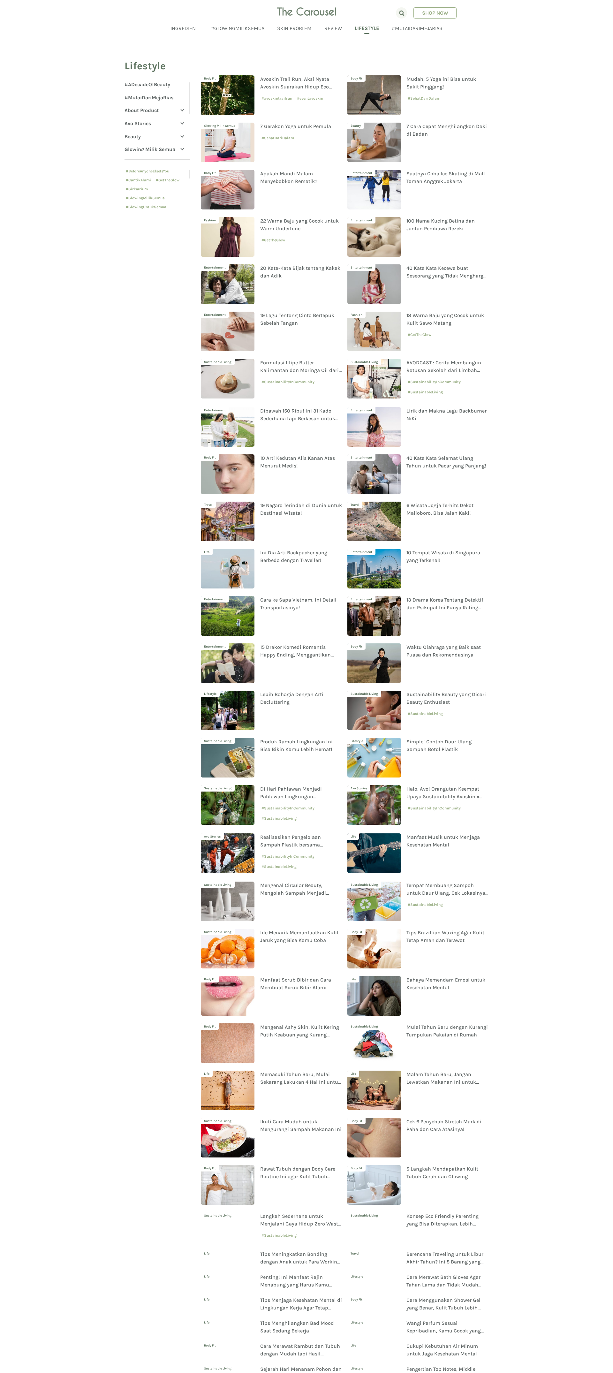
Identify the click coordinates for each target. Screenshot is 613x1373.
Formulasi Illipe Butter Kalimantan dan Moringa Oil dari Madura (299, 370)
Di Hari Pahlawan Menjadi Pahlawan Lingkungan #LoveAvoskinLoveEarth (291, 796)
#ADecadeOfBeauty (147, 84)
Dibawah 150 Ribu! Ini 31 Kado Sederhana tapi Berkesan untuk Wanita (297, 418)
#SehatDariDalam (424, 98)
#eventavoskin (310, 98)
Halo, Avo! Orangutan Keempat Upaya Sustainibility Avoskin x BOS (442, 796)
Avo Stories (138, 123)
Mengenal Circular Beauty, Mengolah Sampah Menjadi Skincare (293, 893)
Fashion (210, 220)
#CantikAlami (138, 180)
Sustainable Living (217, 362)
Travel (208, 505)
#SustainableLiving (425, 392)
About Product (142, 110)
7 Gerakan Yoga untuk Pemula (295, 126)
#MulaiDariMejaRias (417, 28)
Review (333, 28)
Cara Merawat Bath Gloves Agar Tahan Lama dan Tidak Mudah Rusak (443, 1318)
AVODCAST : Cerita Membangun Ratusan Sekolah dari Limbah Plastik (443, 370)
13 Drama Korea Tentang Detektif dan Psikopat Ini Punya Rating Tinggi (444, 607)
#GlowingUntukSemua (146, 207)
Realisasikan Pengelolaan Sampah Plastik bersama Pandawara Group (290, 844)
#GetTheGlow (167, 180)
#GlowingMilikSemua (237, 28)
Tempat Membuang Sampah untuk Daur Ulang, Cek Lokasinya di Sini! (445, 893)
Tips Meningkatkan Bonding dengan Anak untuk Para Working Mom (300, 1271)
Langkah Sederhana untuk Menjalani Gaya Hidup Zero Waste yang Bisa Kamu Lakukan (300, 1223)
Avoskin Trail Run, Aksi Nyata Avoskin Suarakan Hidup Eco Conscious (294, 86)
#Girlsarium (137, 189)
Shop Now (435, 13)
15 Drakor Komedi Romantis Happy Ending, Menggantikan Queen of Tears (295, 654)
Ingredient (184, 28)
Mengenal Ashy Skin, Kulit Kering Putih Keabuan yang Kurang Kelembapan (299, 1034)
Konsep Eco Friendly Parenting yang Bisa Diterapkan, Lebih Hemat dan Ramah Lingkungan (443, 1223)
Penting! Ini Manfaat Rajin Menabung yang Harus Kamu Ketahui (294, 1318)
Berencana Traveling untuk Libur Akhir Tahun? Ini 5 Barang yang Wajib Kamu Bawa (444, 1271)
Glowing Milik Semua (150, 149)
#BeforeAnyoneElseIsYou (147, 171)
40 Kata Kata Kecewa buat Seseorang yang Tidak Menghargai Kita (447, 275)
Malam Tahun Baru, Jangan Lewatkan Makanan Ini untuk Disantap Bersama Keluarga (441, 1082)
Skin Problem (294, 28)
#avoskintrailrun (276, 98)
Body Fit (210, 78)
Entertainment (361, 173)
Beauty (133, 136)
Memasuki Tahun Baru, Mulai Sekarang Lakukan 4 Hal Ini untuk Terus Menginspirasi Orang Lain (300, 1082)
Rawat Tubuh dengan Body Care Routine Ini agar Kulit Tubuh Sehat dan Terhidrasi (297, 1176)
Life (206, 552)
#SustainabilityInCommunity (287, 382)
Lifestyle (367, 28)
